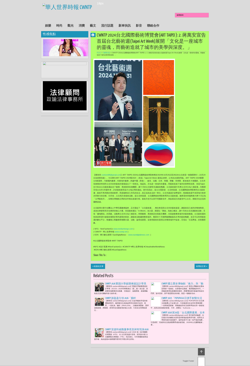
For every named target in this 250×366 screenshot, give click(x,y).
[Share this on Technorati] (142, 255)
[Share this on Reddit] (138, 255)
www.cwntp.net (121, 232)
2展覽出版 (106, 53)
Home (99, 53)
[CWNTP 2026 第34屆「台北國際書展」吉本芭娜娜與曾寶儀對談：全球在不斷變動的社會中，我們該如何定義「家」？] (156, 316)
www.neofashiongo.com (123, 229)
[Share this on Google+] (117, 255)
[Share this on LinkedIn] (134, 255)
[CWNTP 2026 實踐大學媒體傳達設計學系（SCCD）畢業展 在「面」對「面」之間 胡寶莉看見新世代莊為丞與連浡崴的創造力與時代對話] (99, 287)
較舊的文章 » (201, 266)
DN (94, 35)
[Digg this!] (125, 255)
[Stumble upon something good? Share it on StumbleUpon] (121, 255)
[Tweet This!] (112, 255)
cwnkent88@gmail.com (111, 175)
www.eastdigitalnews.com (138, 235)
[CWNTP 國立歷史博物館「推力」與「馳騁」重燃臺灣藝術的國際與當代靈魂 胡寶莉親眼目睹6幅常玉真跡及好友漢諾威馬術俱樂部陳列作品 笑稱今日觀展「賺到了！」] (156, 287)
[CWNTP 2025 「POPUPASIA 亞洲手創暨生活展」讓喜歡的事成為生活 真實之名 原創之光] (156, 301)
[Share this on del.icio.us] (129, 255)
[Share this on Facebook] (108, 255)
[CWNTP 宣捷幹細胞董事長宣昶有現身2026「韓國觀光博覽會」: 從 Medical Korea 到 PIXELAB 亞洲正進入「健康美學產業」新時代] (99, 333)
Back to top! (201, 351)
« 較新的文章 (98, 266)
